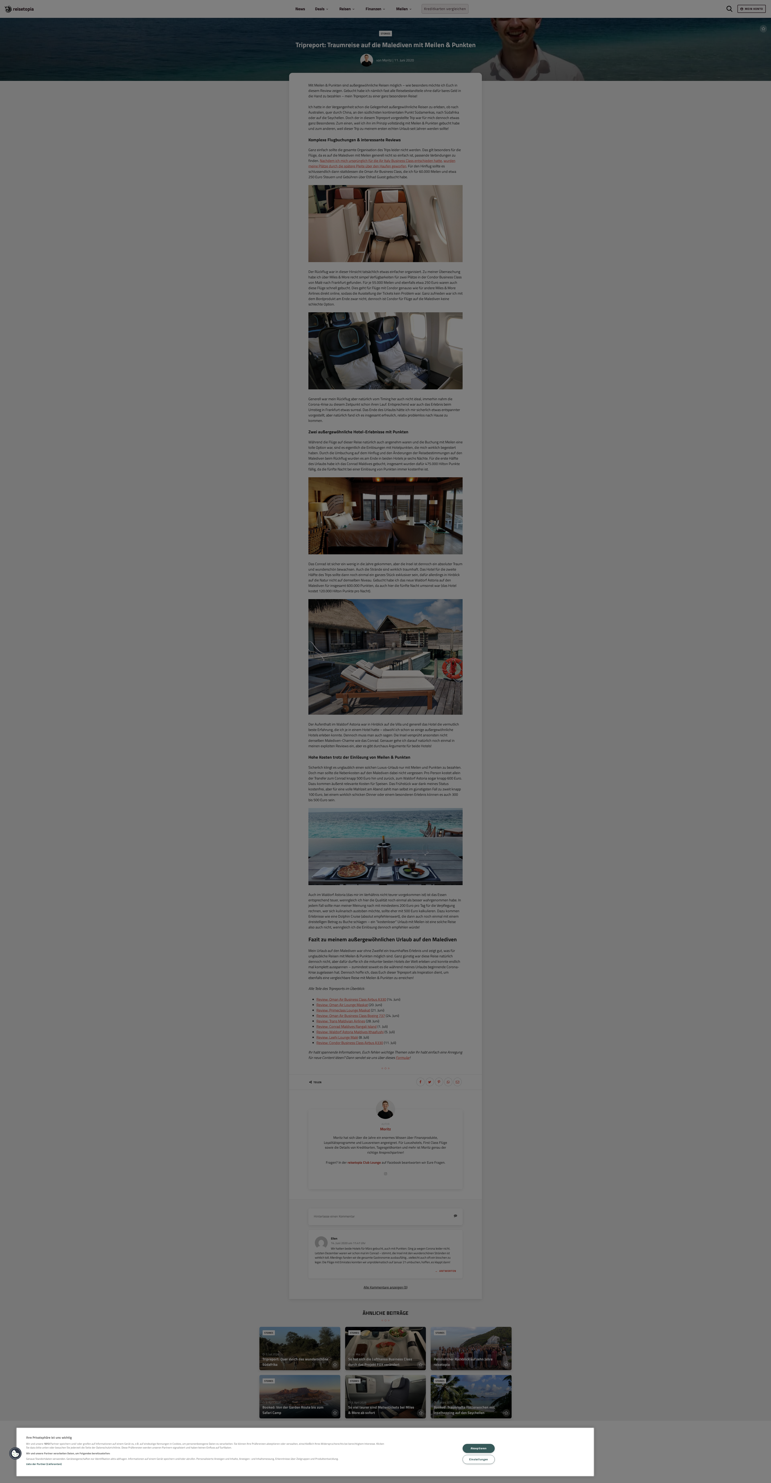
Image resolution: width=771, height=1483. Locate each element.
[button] (15, 1453)
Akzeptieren (479, 1448)
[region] (305, 1452)
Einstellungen (478, 1459)
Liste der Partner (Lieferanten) (44, 1464)
